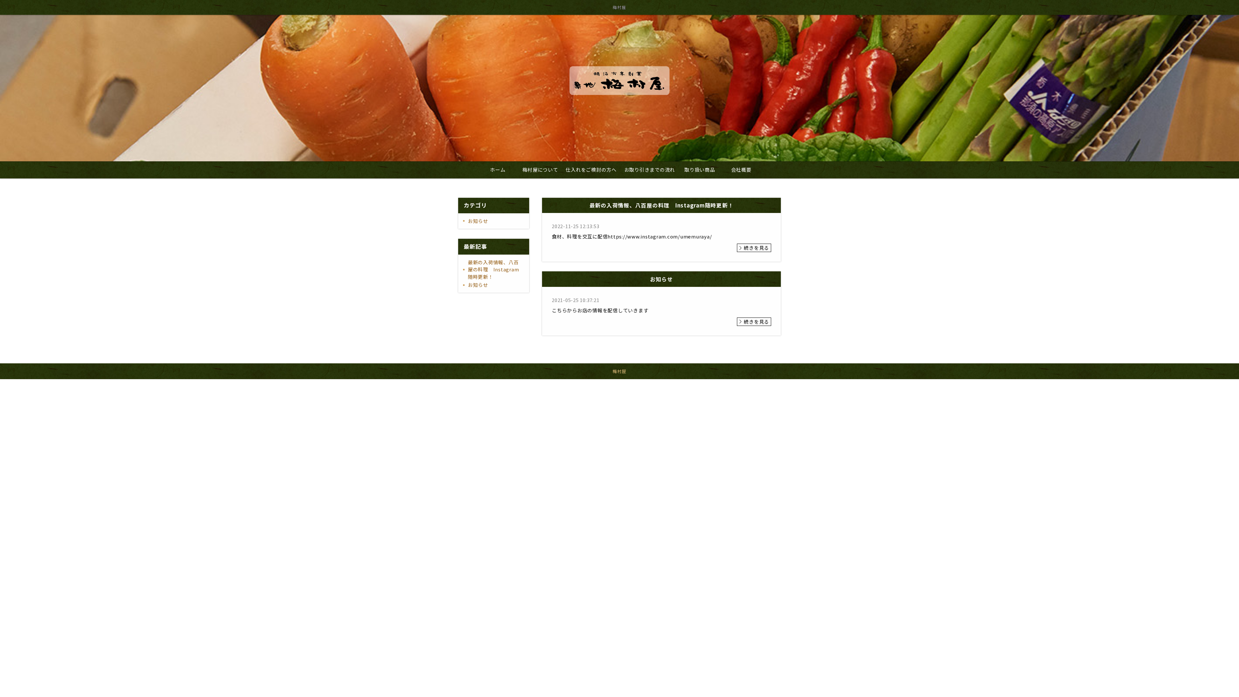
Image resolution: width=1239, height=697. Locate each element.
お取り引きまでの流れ (649, 169)
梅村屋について (540, 169)
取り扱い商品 (699, 169)
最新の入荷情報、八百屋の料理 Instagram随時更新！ (493, 269)
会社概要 (741, 169)
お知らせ (478, 220)
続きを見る (756, 247)
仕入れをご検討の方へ (591, 169)
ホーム (497, 169)
